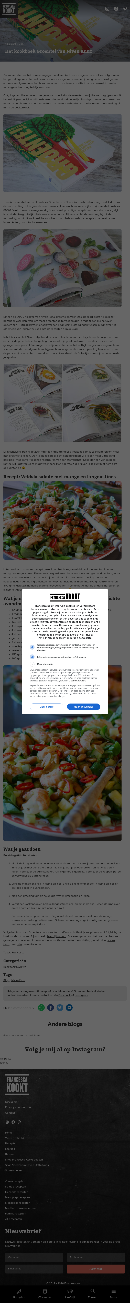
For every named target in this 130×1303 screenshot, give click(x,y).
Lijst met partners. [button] (77, 680)
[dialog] (65, 651)
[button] (65, 664)
